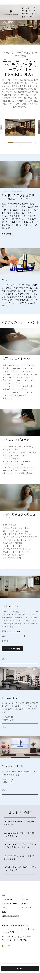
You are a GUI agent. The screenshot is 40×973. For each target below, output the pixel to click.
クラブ (4, 908)
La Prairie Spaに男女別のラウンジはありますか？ (19, 868)
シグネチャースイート (9, 903)
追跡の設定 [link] (24, 903)
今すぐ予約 (6, 234)
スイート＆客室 (7, 899)
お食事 (4, 912)
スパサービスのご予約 (12, 649)
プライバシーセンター (28, 908)
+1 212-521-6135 (13, 631)
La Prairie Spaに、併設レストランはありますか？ (19, 857)
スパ (21, 895)
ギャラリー (24, 899)
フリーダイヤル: (16, 937)
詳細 (4, 659)
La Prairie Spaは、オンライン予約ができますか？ (19, 834)
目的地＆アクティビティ (10, 916)
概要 (3, 895)
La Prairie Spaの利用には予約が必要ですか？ (19, 823)
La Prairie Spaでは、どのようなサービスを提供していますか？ (19, 846)
